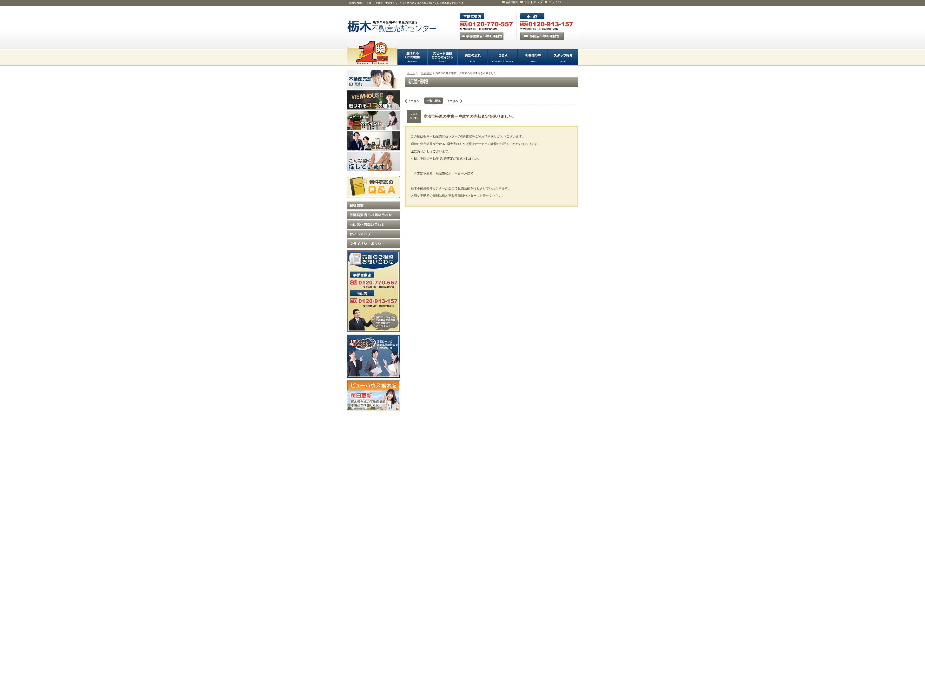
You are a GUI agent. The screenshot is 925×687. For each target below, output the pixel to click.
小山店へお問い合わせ (373, 224)
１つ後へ (452, 101)
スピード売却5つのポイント (443, 57)
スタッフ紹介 (563, 57)
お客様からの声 (373, 140)
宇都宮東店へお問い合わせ (373, 215)
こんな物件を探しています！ (373, 161)
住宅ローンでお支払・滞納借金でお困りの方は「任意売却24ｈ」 (373, 356)
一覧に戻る (433, 101)
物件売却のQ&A (373, 186)
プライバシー (557, 2)
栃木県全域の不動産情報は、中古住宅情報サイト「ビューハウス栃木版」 (373, 395)
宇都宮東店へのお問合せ (481, 36)
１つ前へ (414, 101)
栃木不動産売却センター (392, 26)
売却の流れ (473, 57)
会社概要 (512, 2)
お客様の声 (533, 57)
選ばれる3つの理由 (412, 57)
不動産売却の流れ (373, 79)
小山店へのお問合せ (542, 36)
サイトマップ (533, 2)
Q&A (503, 57)
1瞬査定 (372, 53)
